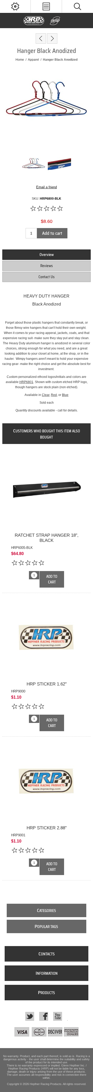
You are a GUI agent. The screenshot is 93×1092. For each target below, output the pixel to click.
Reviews (46, 266)
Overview (47, 255)
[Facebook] (44, 1016)
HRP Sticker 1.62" (47, 684)
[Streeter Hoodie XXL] (41, 38)
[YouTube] (57, 1016)
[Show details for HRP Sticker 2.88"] (46, 782)
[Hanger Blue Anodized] (52, 38)
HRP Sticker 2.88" (47, 827)
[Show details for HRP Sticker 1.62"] (46, 638)
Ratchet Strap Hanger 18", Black (47, 538)
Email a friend (46, 187)
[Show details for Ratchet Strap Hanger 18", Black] (46, 489)
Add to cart (52, 233)
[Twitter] (30, 1016)
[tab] (46, 254)
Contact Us (46, 277)
